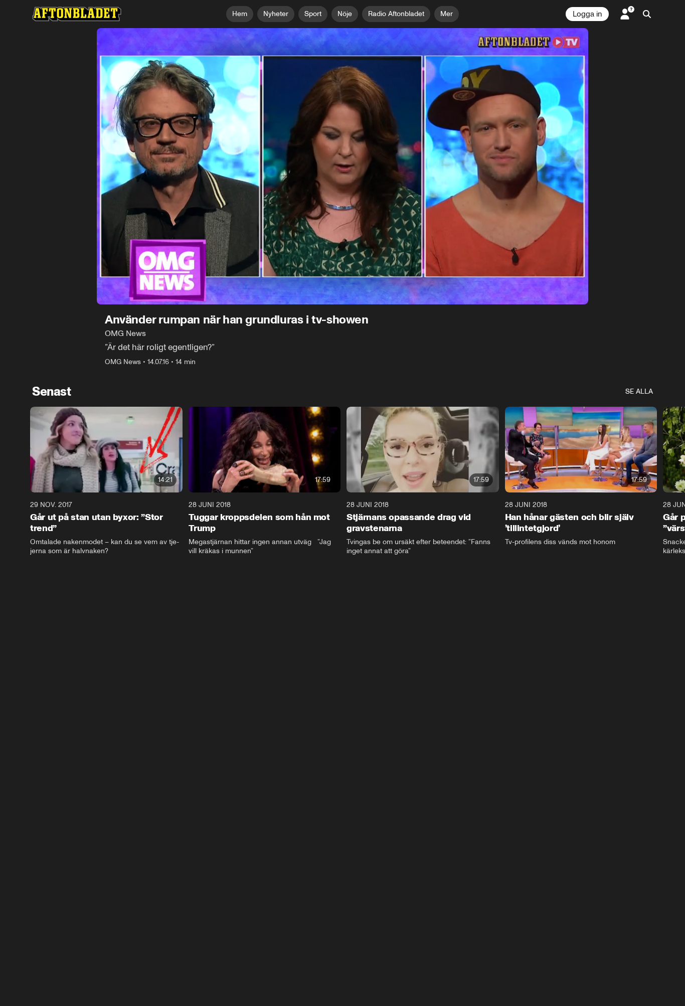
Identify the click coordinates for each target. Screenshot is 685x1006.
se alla (639, 391)
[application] (342, 166)
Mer (446, 14)
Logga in (587, 14)
